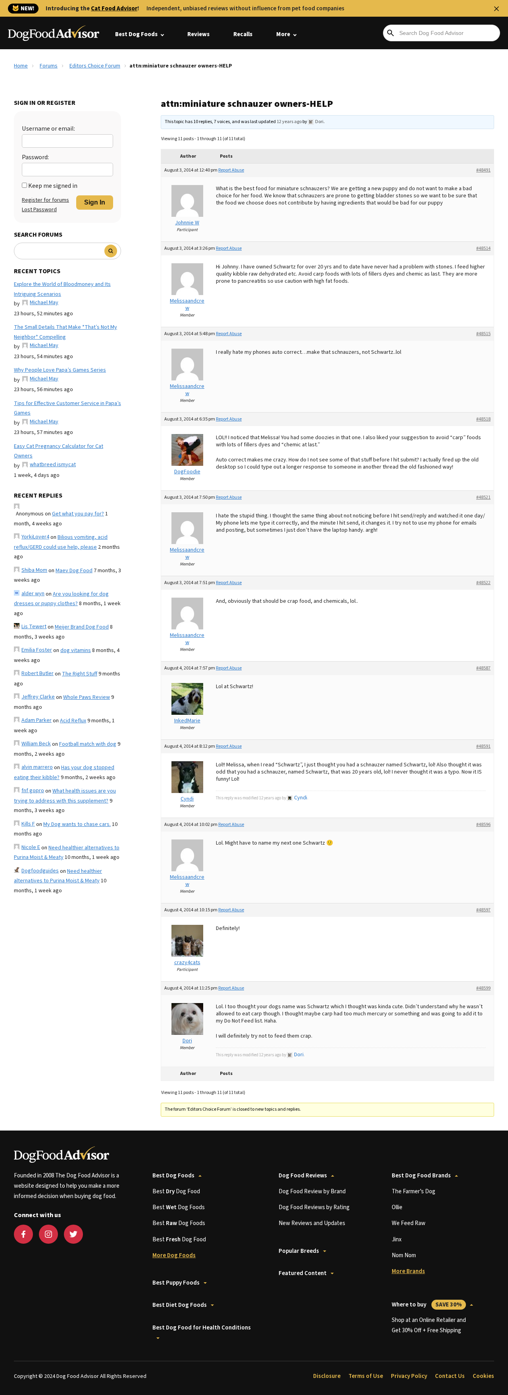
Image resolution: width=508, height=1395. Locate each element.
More (283, 34)
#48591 (483, 746)
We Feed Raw (408, 1223)
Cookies (483, 1376)
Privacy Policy (409, 1376)
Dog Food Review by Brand (312, 1191)
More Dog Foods (174, 1255)
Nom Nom (404, 1255)
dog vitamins (75, 650)
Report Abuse (231, 170)
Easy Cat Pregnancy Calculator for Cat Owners (58, 451)
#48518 (483, 419)
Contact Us (450, 1376)
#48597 (483, 910)
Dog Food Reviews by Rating (314, 1207)
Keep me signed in (52, 185)
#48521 (483, 497)
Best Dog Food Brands (421, 1175)
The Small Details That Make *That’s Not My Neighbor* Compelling (65, 332)
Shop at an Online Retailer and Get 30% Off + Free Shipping (429, 1325)
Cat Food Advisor (114, 8)
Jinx (397, 1239)
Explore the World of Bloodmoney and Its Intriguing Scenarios (62, 289)
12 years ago (289, 121)
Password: (35, 157)
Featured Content (303, 1273)
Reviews (198, 34)
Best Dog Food (176, 1191)
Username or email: (48, 128)
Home (21, 66)
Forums (49, 66)
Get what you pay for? (78, 514)
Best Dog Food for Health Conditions (201, 1328)
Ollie (397, 1207)
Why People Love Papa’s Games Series (60, 370)
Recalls (242, 34)
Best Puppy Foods (176, 1283)
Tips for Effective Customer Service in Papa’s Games (67, 408)
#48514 (483, 248)
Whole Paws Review (86, 697)
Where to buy (427, 1304)
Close (496, 8)
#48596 (483, 824)
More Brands (408, 1271)
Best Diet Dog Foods (179, 1305)
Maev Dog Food (74, 571)
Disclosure (327, 1376)
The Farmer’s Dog (413, 1191)
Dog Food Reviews (303, 1175)
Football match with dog (87, 744)
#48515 (483, 333)
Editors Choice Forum (94, 66)
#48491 (483, 170)
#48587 (483, 668)
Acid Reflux (73, 721)
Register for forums (45, 200)
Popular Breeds (299, 1251)
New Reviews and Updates (312, 1223)
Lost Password (39, 210)
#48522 (483, 582)
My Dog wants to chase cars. (77, 824)
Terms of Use (365, 1376)
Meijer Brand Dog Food (82, 627)
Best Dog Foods (136, 34)
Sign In (94, 202)
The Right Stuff (79, 674)
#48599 (483, 988)
